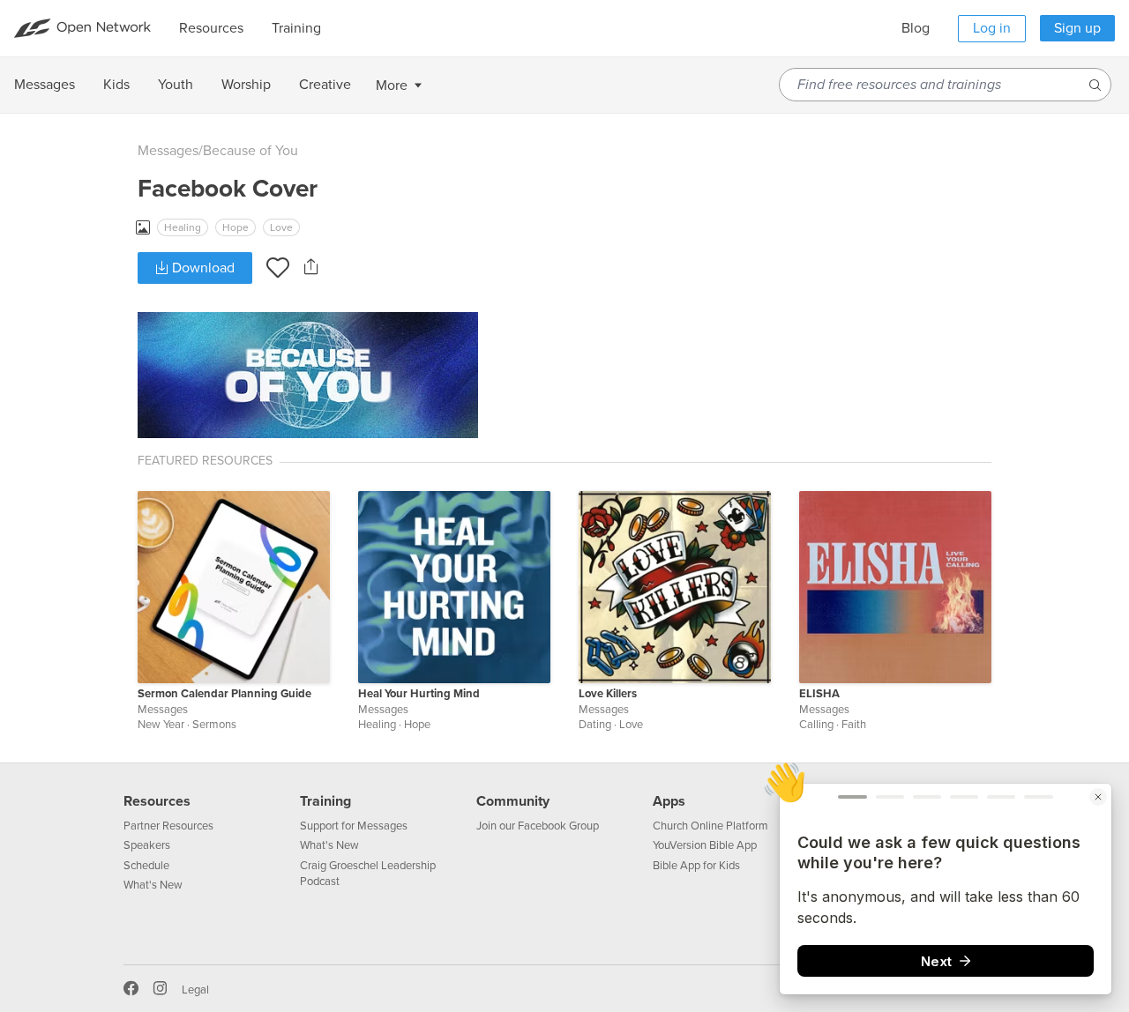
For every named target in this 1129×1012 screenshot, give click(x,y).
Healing (182, 227)
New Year (161, 725)
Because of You (250, 151)
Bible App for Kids (696, 866)
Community (513, 801)
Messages (168, 151)
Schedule (146, 866)
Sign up (1077, 28)
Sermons (214, 725)
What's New (153, 885)
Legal (195, 990)
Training (325, 801)
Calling (816, 725)
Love (281, 227)
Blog (915, 28)
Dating (595, 725)
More (391, 85)
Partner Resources (168, 826)
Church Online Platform (710, 826)
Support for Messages (353, 826)
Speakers (146, 845)
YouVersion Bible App (705, 845)
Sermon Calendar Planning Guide (224, 694)
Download (201, 268)
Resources (157, 801)
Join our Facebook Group (537, 826)
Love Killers (608, 694)
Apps (669, 801)
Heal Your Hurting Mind (419, 694)
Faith (853, 725)
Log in (992, 28)
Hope (235, 227)
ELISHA (819, 694)
